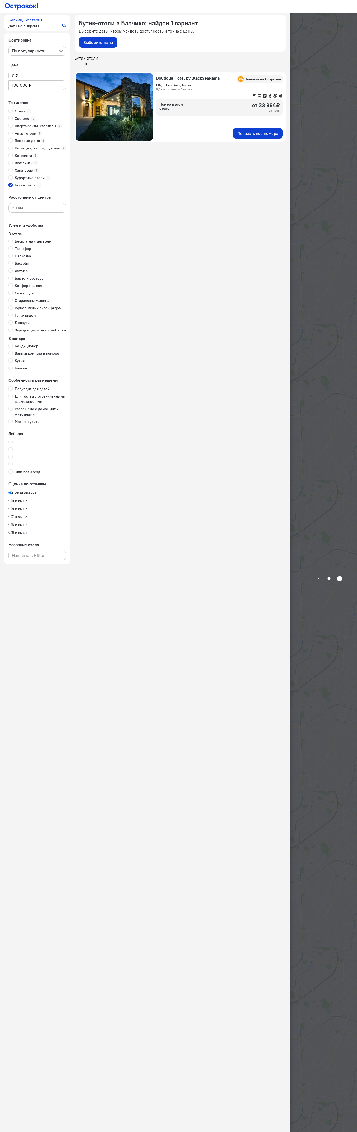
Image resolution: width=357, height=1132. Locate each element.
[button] (37, 23)
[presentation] (37, 51)
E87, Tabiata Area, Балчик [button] (174, 85)
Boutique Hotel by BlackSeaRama (188, 78)
